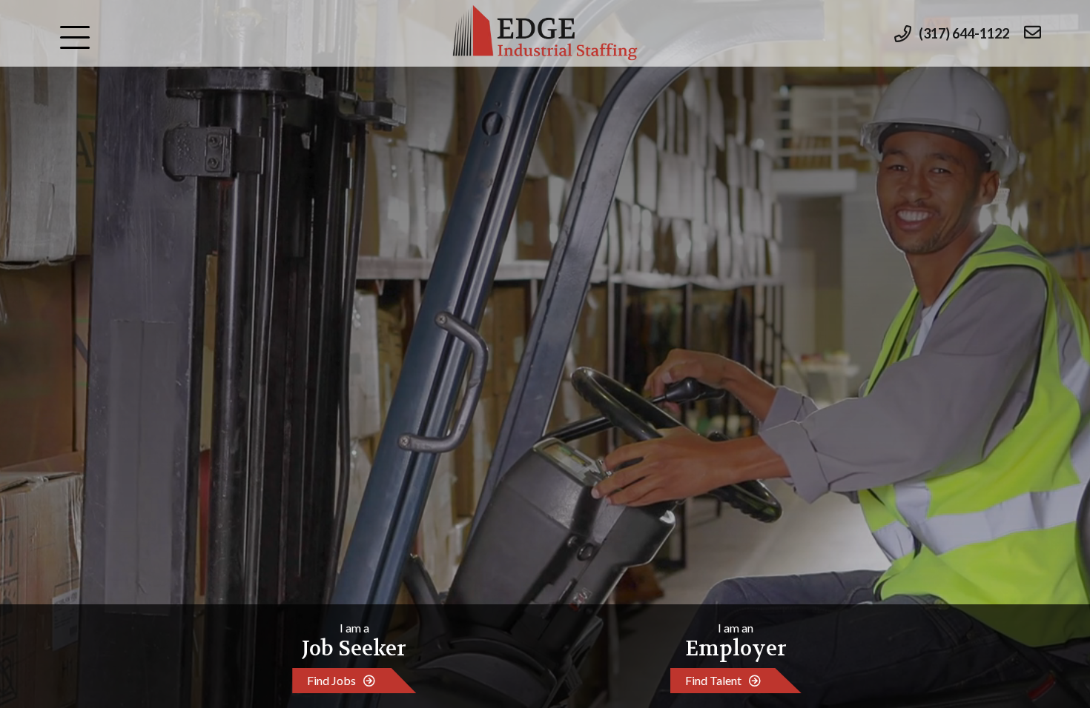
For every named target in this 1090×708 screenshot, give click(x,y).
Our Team (97, 258)
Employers (99, 118)
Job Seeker (98, 84)
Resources (98, 188)
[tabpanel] (545, 354)
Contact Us (100, 327)
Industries (99, 153)
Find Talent (713, 680)
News (82, 292)
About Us (94, 223)
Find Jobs (331, 680)
